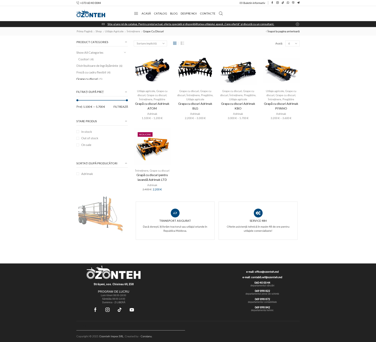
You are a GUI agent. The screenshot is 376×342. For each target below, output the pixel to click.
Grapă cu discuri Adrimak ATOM (152, 106)
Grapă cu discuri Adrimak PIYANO (281, 106)
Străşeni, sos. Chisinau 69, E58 (114, 284)
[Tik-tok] (120, 310)
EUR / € (292, 331)
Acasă (146, 13)
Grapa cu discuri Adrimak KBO (238, 106)
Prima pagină (84, 31)
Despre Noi (189, 13)
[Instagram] (277, 2)
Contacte (207, 13)
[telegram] (298, 2)
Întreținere (133, 31)
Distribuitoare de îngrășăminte (97, 65)
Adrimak (152, 113)
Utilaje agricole (114, 31)
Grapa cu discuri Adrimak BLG (195, 106)
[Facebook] (272, 2)
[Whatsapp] (288, 2)
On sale (86, 145)
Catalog (160, 13)
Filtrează (121, 106)
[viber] (293, 2)
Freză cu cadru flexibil (91, 72)
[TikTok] (283, 2)
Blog (174, 13)
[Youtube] (132, 310)
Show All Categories (89, 52)
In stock (86, 131)
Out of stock (89, 138)
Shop (99, 31)
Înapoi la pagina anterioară (284, 31)
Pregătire (159, 99)
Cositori (83, 59)
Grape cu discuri (156, 95)
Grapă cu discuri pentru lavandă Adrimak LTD (152, 177)
